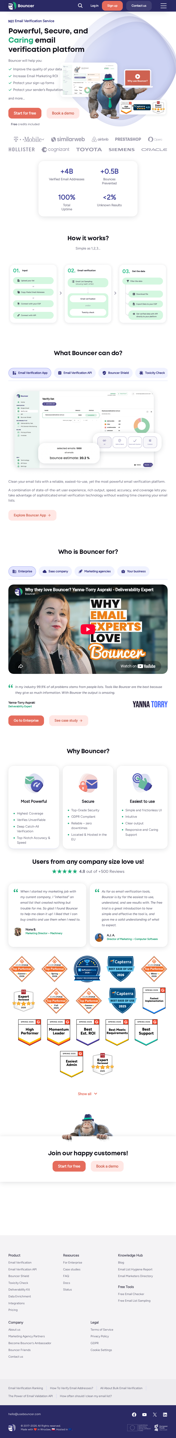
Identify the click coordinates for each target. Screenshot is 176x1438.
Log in (95, 5)
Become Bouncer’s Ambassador (29, 1343)
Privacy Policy (100, 1336)
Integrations (16, 1303)
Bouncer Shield (18, 1276)
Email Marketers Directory (135, 1276)
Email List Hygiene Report (135, 1269)
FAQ (66, 1276)
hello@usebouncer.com (24, 1414)
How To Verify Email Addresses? (71, 1388)
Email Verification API (22, 1269)
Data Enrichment (19, 1296)
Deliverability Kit (19, 1289)
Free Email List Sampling (134, 1301)
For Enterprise (72, 1262)
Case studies (71, 1269)
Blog (121, 1262)
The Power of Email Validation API (30, 1396)
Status (67, 1289)
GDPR (95, 1343)
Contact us (139, 6)
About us (14, 1329)
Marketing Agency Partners (26, 1336)
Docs (66, 1283)
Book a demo (63, 113)
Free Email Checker (131, 1294)
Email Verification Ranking (25, 1388)
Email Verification (20, 1262)
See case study (66, 720)
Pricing (13, 1310)
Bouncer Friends (19, 1350)
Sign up (112, 6)
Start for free (25, 113)
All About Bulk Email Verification (121, 1388)
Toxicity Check (18, 1283)
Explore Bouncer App (30, 515)
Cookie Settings (101, 1350)
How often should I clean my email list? (86, 1396)
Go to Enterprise (26, 720)
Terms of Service (102, 1329)
